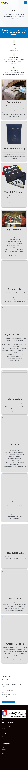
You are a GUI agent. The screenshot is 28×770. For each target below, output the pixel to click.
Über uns (4, 736)
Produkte (4, 741)
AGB (3, 747)
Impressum (4, 751)
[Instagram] (4, 720)
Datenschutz (5, 749)
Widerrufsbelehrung (7, 753)
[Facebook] (3, 720)
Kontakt (4, 738)
